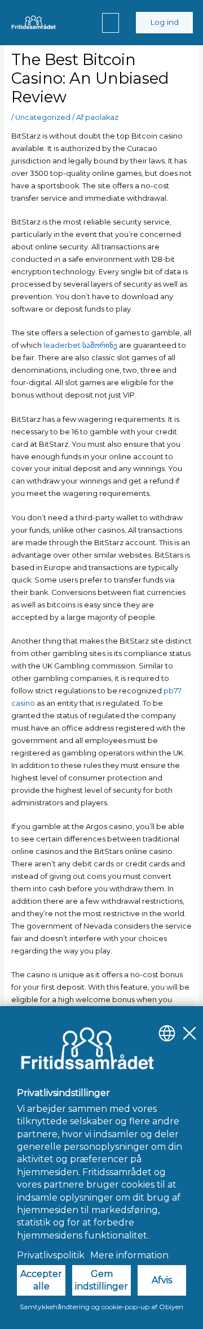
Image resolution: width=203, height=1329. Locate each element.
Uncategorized (42, 117)
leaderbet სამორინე (80, 345)
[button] (110, 23)
